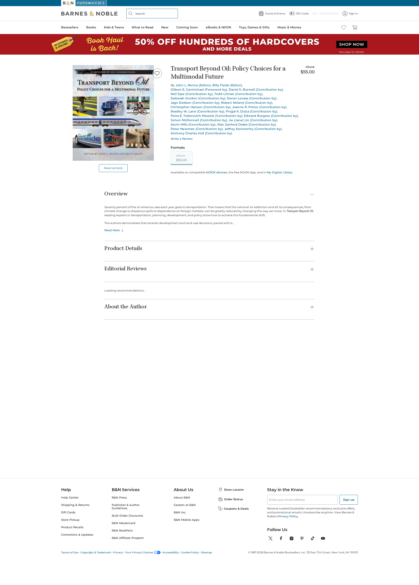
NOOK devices (216, 172)
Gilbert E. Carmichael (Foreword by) (199, 89)
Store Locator (234, 489)
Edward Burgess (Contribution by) (271, 116)
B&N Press (119, 497)
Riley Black (256, 373)
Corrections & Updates (77, 534)
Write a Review (182, 138)
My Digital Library (279, 172)
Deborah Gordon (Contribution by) (198, 98)
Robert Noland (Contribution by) (246, 103)
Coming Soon (187, 27)
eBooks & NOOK (218, 27)
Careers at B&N (185, 505)
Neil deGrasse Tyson (298, 373)
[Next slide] (314, 305)
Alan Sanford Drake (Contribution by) (246, 124)
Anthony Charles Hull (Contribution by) (201, 133)
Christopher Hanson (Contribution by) (201, 107)
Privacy (118, 552)
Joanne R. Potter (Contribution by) (259, 107)
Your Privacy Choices (139, 552)
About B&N (182, 497)
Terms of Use (69, 552)
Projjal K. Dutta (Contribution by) (251, 111)
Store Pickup (70, 519)
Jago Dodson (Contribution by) (195, 103)
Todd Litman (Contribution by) (238, 94)
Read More (112, 230)
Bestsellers (69, 27)
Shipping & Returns (75, 505)
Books (91, 27)
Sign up (348, 499)
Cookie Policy (190, 552)
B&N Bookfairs (122, 530)
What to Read (142, 27)
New (164, 27)
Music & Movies (289, 27)
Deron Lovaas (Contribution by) (251, 98)
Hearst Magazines (153, 369)
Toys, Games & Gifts (254, 27)
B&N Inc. (180, 512)
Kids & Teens (114, 27)
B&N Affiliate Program (128, 538)
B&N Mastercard (123, 523)
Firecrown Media (224, 369)
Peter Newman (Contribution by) (197, 129)
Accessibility (171, 552)
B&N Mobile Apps (186, 519)
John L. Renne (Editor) (193, 85)
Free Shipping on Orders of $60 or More (210, 3)
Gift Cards (68, 512)
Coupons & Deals (236, 508)
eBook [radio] (181, 158)
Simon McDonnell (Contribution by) (199, 120)
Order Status (233, 499)
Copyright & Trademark (95, 552)
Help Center (70, 497)
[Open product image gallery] (113, 113)
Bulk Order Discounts (127, 515)
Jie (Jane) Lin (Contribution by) (253, 120)
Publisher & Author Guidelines (125, 506)
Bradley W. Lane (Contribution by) (197, 111)
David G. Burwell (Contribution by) (256, 89)
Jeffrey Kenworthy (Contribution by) (253, 129)
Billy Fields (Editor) (227, 85)
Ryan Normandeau (189, 373)
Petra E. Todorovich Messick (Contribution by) (206, 116)
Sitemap (206, 552)
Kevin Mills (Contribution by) (193, 124)
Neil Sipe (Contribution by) (192, 94)
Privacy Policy (288, 516)
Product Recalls (72, 527)
